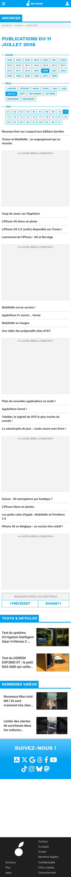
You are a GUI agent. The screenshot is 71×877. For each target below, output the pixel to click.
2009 (36, 70)
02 (14, 111)
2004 (18, 76)
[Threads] (40, 760)
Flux (7, 867)
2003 (27, 76)
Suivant (52, 603)
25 (21, 122)
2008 (45, 70)
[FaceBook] (46, 760)
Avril (46, 88)
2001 (45, 76)
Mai (55, 88)
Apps (8, 872)
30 (53, 122)
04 (27, 111)
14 (21, 117)
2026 (9, 60)
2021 (54, 60)
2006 (63, 70)
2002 (36, 76)
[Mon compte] (67, 4)
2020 (63, 60)
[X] (24, 760)
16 (34, 117)
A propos (43, 846)
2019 (9, 65)
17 (40, 117)
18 (46, 117)
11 (65, 111)
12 (8, 117)
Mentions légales (48, 856)
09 (53, 111)
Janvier (11, 88)
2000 (54, 76)
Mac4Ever (6, 25)
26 (27, 122)
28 (40, 122)
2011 (18, 70)
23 (8, 122)
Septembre (35, 93)
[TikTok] (24, 769)
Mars (36, 88)
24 (14, 122)
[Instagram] (31, 769)
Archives (18, 25)
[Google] (32, 760)
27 (34, 122)
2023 (36, 60)
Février (24, 88)
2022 (45, 60)
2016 (36, 65)
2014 (54, 65)
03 (21, 111)
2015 (45, 65)
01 (8, 111)
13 (14, 117)
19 (53, 117)
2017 (27, 65)
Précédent (21, 603)
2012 (9, 70)
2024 (27, 60)
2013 (63, 65)
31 (59, 122)
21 (59, 117)
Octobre (50, 93)
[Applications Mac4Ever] (17, 760)
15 (27, 117)
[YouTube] (53, 760)
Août (22, 93)
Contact (43, 841)
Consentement (47, 872)
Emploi (42, 851)
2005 (9, 76)
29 (46, 122)
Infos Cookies (46, 867)
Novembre (13, 99)
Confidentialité (46, 862)
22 (65, 117)
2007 (54, 70)
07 (40, 111)
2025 (18, 60)
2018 (18, 65)
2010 (27, 70)
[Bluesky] (39, 769)
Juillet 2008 (31, 25)
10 (59, 111)
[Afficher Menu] (3, 3)
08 (46, 111)
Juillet (11, 93)
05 (34, 111)
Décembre (28, 99)
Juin (63, 88)
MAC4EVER (37, 3)
